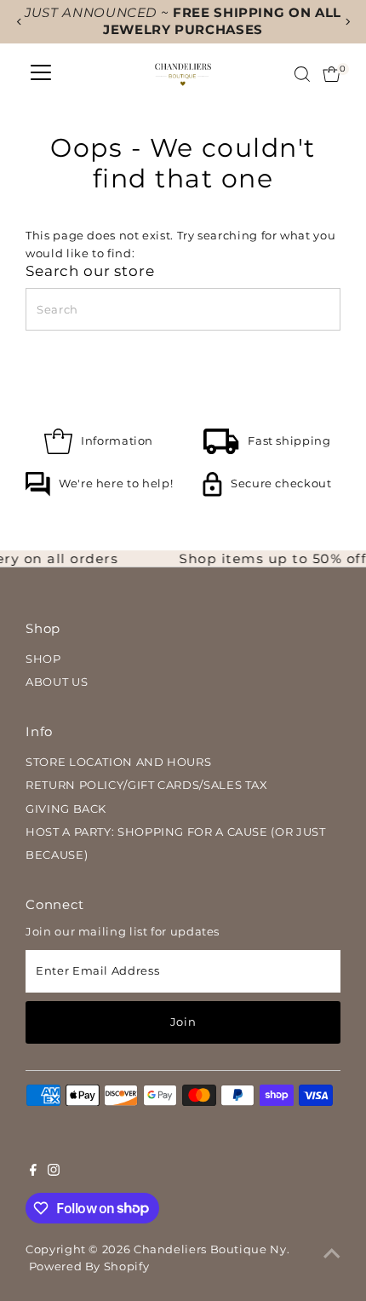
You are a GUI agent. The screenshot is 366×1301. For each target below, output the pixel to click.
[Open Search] (302, 74)
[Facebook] (33, 1172)
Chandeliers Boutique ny (210, 1249)
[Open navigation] (41, 74)
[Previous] (19, 22)
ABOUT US (57, 682)
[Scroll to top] (332, 1254)
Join (183, 1022)
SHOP (43, 659)
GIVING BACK (66, 809)
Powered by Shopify (89, 1266)
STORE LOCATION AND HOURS (118, 762)
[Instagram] (53, 1172)
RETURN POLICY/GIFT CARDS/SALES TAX (147, 785)
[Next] (347, 22)
